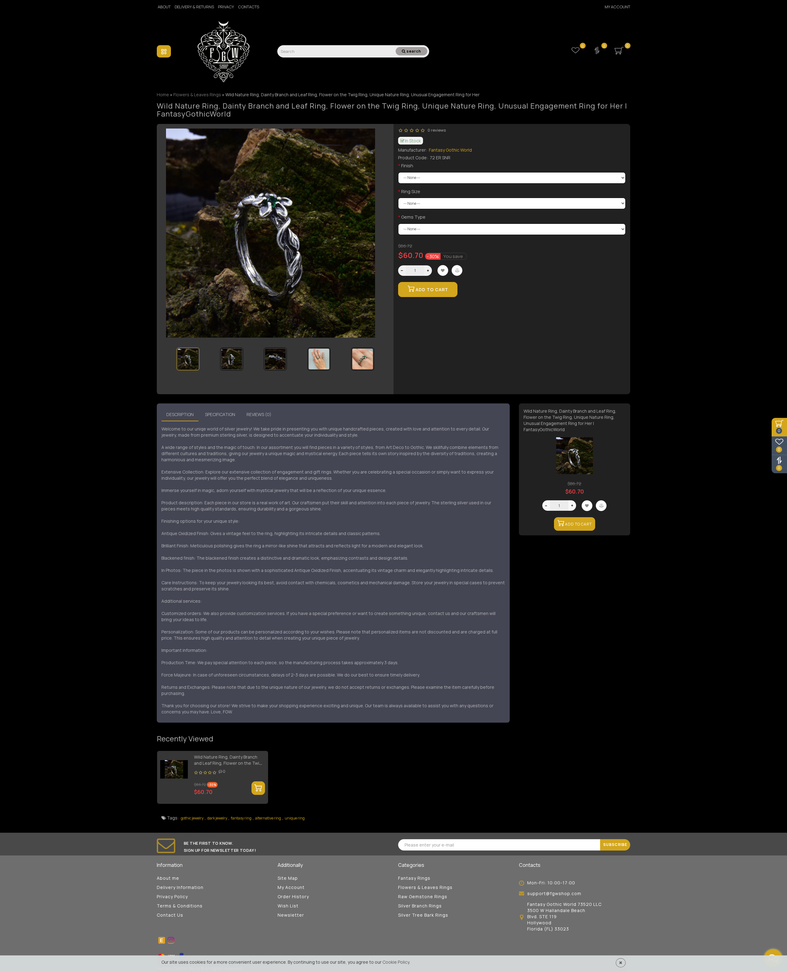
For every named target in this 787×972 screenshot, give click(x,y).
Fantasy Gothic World (450, 150)
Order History (293, 896)
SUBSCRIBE (615, 844)
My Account (617, 7)
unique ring (295, 818)
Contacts (248, 7)
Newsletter (291, 915)
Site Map (288, 878)
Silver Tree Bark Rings (423, 915)
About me (168, 878)
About (164, 7)
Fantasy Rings (414, 878)
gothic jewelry (192, 818)
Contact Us (170, 915)
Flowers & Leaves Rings (425, 887)
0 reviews (436, 130)
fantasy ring (241, 818)
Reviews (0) (259, 414)
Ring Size (410, 191)
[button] (375, 355)
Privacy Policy (172, 896)
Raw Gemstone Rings (422, 896)
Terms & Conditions (180, 906)
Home (163, 94)
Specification (220, 414)
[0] (597, 51)
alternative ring (268, 818)
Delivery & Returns (194, 7)
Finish (407, 165)
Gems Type (413, 217)
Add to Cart (431, 289)
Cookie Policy (395, 962)
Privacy (226, 7)
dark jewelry (217, 818)
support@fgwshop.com (554, 893)
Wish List (288, 906)
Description (180, 414)
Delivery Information (180, 887)
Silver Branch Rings (420, 906)
